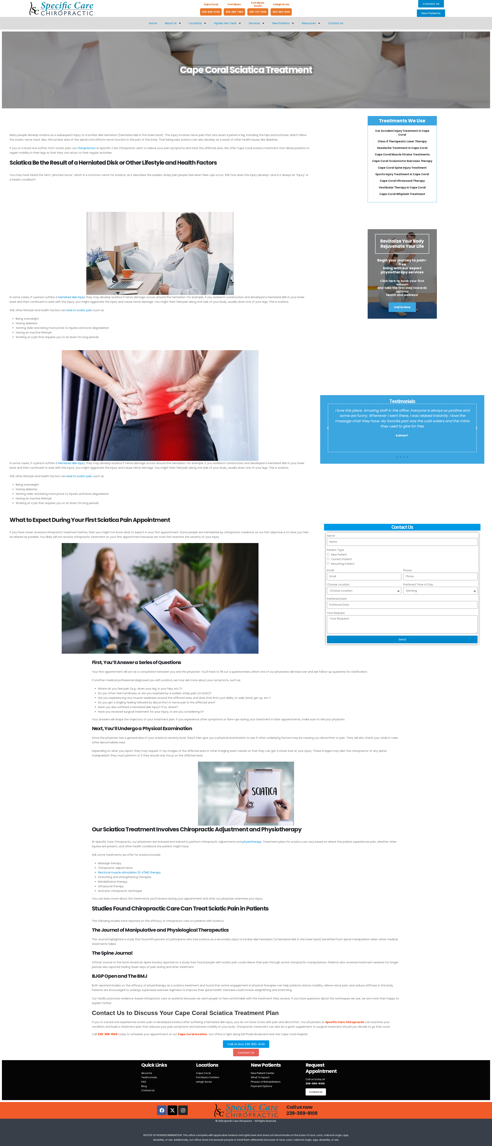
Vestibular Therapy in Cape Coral (402, 187)
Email (330, 570)
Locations (195, 23)
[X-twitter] (172, 1110)
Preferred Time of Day (418, 584)
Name (331, 536)
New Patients (281, 23)
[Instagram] (183, 1110)
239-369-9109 (281, 11)
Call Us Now (402, 307)
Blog (144, 1086)
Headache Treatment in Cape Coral (402, 148)
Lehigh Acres (204, 1081)
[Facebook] (162, 1110)
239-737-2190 (257, 11)
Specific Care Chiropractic (344, 1022)
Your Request (336, 613)
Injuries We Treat (225, 23)
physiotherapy (252, 842)
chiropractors (86, 148)
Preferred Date (337, 599)
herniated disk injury (71, 297)
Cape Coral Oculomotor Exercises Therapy (402, 161)
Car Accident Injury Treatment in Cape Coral (402, 133)
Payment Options (261, 1086)
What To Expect (260, 1077)
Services (254, 23)
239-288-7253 (234, 11)
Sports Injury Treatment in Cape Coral (402, 174)
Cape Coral (203, 1073)
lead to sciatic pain (79, 310)
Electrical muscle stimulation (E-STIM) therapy (129, 872)
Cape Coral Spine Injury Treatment (402, 168)
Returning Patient (342, 564)
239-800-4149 (211, 11)
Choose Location (338, 584)
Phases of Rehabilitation (266, 1081)
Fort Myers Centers (207, 1077)
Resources (309, 23)
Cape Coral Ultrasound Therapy (402, 181)
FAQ (143, 1081)
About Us (171, 23)
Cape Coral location (192, 1034)
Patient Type (335, 550)
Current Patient (341, 559)
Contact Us (335, 23)
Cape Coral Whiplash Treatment (402, 194)
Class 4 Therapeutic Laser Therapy (402, 141)
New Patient (339, 554)
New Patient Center (262, 1073)
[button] (328, 428)
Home (153, 23)
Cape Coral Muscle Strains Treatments (402, 154)
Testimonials (149, 1077)
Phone (407, 570)
